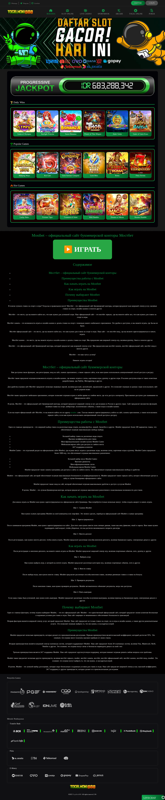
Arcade (119, 14)
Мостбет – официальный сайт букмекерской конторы (82, 272)
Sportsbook (103, 14)
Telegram (26, 3)
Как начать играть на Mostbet (82, 283)
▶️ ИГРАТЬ (82, 249)
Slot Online (67, 14)
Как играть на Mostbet (82, 289)
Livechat (37, 3)
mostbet (73, 413)
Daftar (138, 3)
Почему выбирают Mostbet (82, 294)
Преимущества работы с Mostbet (83, 278)
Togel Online (136, 14)
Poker (152, 14)
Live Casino (86, 14)
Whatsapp (14, 3)
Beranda (51, 14)
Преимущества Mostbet (82, 300)
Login (152, 3)
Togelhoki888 (77, 794)
